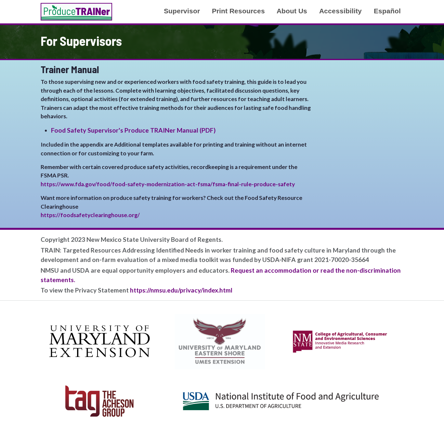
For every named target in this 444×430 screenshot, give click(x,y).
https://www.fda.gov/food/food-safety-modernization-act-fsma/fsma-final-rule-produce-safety (168, 184)
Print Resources (238, 11)
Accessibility (340, 11)
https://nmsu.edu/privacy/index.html (181, 290)
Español (387, 11)
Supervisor (182, 11)
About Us (292, 11)
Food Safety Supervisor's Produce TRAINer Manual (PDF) (133, 130)
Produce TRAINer (76, 12)
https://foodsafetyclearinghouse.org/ (90, 215)
